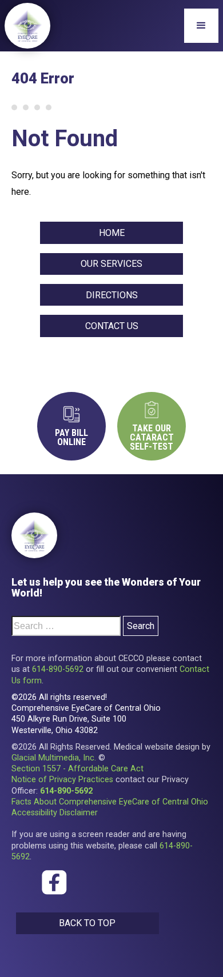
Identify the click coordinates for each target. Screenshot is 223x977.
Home (112, 232)
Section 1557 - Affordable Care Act (77, 769)
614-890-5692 (57, 669)
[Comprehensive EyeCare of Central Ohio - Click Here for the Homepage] (27, 26)
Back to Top (87, 923)
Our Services (111, 263)
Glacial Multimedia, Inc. (53, 758)
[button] (201, 26)
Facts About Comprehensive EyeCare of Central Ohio (109, 802)
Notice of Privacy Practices (62, 779)
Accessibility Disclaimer (54, 813)
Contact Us (111, 326)
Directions (112, 295)
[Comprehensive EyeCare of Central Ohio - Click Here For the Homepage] (34, 535)
